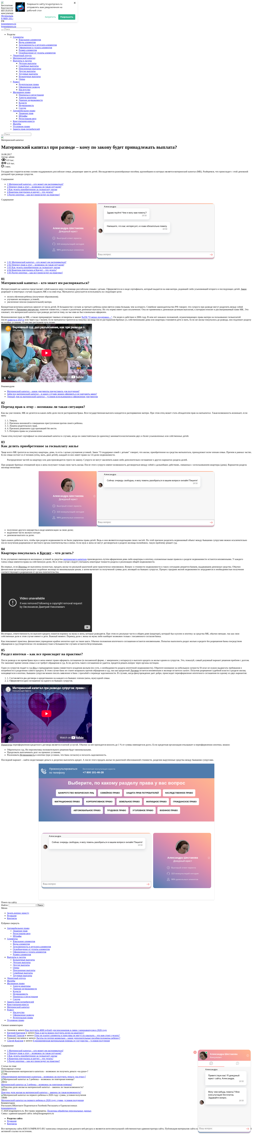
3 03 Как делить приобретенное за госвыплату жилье (33, 267)
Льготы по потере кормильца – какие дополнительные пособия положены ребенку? (78, 1038)
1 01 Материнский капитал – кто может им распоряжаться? (36, 262)
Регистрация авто (27, 118)
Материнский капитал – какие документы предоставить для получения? (43, 391)
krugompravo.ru (8, 23)
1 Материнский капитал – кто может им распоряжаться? (35, 184)
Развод (16, 81)
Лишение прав (26, 113)
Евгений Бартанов (16, 1033)
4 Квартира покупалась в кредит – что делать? (30, 192)
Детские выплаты (27, 63)
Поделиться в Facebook (35, 1105)
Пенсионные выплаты (30, 68)
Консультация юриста (24, 121)
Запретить (50, 16)
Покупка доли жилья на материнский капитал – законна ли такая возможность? (41, 1092)
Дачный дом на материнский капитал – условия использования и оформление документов (52, 396)
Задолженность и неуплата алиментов (38, 45)
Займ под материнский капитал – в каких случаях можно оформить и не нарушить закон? (52, 394)
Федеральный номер (11, 16)
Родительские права (29, 84)
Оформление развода (29, 87)
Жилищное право (21, 92)
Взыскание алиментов (30, 39)
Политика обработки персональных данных (69, 1111)
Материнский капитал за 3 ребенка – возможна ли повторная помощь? (36, 1084)
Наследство (24, 89)
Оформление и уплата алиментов (35, 47)
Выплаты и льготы (22, 60)
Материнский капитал (24, 58)
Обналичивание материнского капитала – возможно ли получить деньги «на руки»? (43, 1076)
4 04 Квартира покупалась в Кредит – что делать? (32, 270)
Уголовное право (21, 126)
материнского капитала (75, 559)
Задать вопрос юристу (18, 913)
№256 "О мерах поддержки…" (97, 317)
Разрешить (66, 16)
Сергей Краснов (15, 1040)
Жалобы (17, 124)
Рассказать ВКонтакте (12, 1105)
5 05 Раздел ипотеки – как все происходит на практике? (35, 272)
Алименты (18, 37)
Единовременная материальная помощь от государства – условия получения (71, 1040)
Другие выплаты (27, 71)
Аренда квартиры (27, 97)
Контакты (12, 918)
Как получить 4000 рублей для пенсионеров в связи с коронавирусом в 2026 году (66, 1030)
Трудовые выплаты (28, 74)
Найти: (4, 905)
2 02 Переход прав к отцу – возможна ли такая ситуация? (35, 265)
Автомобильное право (24, 110)
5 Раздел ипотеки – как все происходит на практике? (33, 194)
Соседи (22, 108)
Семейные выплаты (29, 66)
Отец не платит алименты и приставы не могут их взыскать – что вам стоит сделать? (77, 1035)
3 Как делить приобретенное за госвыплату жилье (32, 189)
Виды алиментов (27, 42)
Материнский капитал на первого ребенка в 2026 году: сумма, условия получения (42, 1100)
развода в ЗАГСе (15, 319)
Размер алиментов (28, 50)
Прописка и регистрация (31, 95)
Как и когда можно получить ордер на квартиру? (59, 1033)
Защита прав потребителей (26, 129)
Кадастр (23, 103)
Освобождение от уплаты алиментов (37, 53)
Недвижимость (26, 105)
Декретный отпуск (22, 55)
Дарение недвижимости (31, 100)
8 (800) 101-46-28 (9, 18)
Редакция (11, 915)
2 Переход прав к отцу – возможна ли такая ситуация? (34, 187)
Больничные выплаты (30, 76)
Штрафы (23, 116)
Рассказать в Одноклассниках (62, 1105)
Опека (22, 79)
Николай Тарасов (15, 1035)
